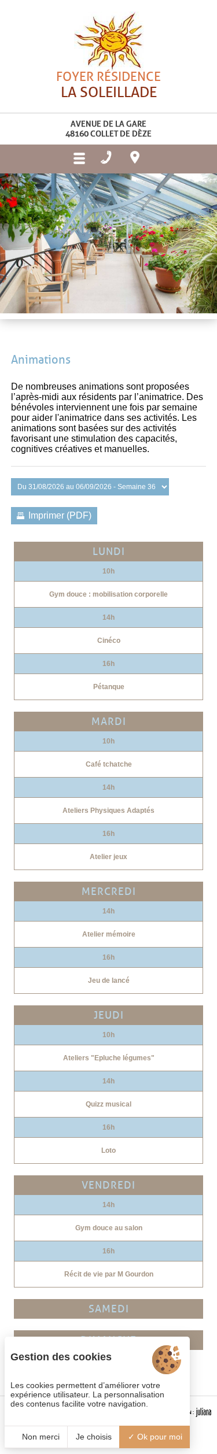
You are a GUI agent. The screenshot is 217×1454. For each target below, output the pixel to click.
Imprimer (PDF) (59, 515)
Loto (108, 1150)
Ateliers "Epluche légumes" (109, 1058)
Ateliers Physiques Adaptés (108, 810)
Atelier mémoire (108, 934)
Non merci (40, 1436)
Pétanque (108, 687)
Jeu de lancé (109, 980)
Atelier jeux (108, 857)
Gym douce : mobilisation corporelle (108, 594)
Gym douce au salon (108, 1228)
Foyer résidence (108, 104)
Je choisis (94, 1436)
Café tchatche (109, 764)
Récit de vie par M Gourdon (108, 1274)
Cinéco (108, 641)
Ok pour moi (158, 1436)
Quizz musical (108, 1104)
